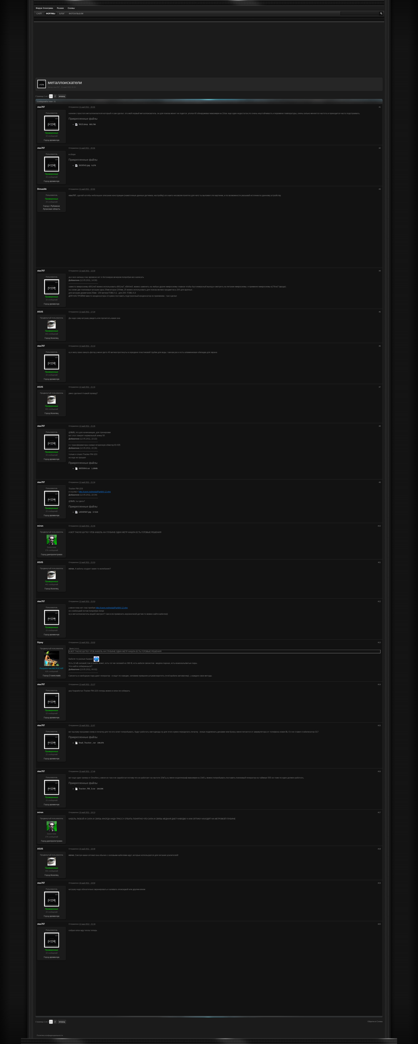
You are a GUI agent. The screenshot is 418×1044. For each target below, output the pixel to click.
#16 (379, 771)
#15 (379, 725)
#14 (379, 684)
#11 (379, 562)
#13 (379, 642)
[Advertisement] (133, 50)
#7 (380, 387)
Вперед (62, 96)
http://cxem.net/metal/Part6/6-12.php (95, 492)
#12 (379, 601)
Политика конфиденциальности (50, 1035)
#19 (379, 883)
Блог (62, 13)
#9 (380, 482)
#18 (379, 849)
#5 (380, 312)
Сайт (39, 13)
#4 (380, 271)
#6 (380, 346)
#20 (379, 924)
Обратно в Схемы (375, 1021)
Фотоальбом (76, 13)
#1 (380, 107)
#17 (379, 812)
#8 (380, 426)
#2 (380, 148)
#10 (379, 526)
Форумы (50, 13)
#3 (380, 189)
